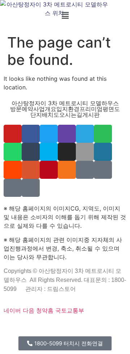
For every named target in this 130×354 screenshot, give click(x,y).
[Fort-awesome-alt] (72, 327)
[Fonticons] (58, 327)
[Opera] (49, 327)
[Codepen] (19, 327)
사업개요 (44, 109)
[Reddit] (13, 170)
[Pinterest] (49, 170)
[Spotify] (103, 134)
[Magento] (124, 327)
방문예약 (21, 109)
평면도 (111, 109)
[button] (65, 15)
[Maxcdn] (86, 327)
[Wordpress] (103, 152)
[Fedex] (110, 327)
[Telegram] (85, 134)
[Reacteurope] (33, 327)
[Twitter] (49, 134)
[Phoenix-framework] (82, 327)
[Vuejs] (91, 327)
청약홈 (44, 310)
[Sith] (37, 327)
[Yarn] (13, 188)
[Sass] (63, 327)
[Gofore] (5, 327)
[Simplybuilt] (28, 327)
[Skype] (49, 152)
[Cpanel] (96, 327)
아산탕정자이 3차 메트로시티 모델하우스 (65, 103)
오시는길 (70, 115)
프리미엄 (91, 109)
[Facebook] (31, 134)
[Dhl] (114, 327)
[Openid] (53, 327)
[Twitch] (67, 134)
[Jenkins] (119, 327)
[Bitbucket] (23, 327)
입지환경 (67, 109)
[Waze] (103, 170)
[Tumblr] (31, 152)
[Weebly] (31, 188)
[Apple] (85, 152)
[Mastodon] (67, 327)
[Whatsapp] (13, 152)
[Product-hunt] (31, 170)
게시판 (91, 115)
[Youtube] (13, 134)
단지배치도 (44, 115)
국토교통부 (69, 310)
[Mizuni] (100, 327)
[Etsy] (9, 327)
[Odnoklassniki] (67, 170)
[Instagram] (67, 152)
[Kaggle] (105, 327)
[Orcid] (14, 327)
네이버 (12, 310)
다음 (28, 310)
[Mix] (85, 170)
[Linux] (77, 327)
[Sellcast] (44, 327)
